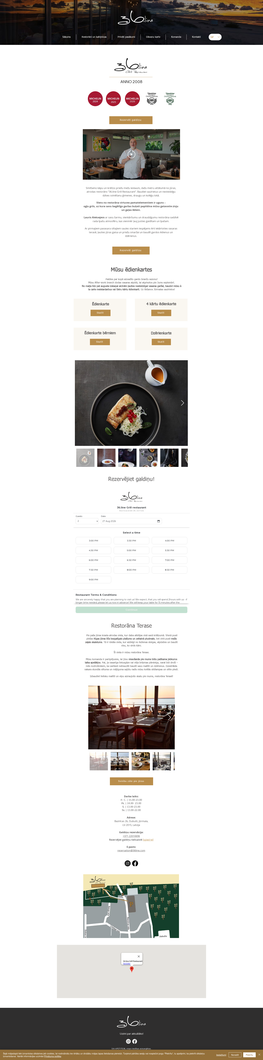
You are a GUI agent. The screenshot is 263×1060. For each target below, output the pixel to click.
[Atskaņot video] (131, 154)
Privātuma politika (52, 1056)
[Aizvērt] (259, 1055)
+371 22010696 (131, 836)
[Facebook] (135, 863)
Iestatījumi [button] (221, 1054)
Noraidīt (235, 1054)
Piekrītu (249, 1054)
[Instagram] (128, 863)
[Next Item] (182, 403)
